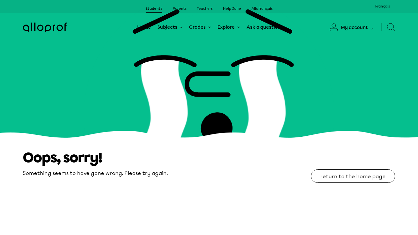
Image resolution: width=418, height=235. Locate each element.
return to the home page (353, 176)
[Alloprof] (45, 27)
